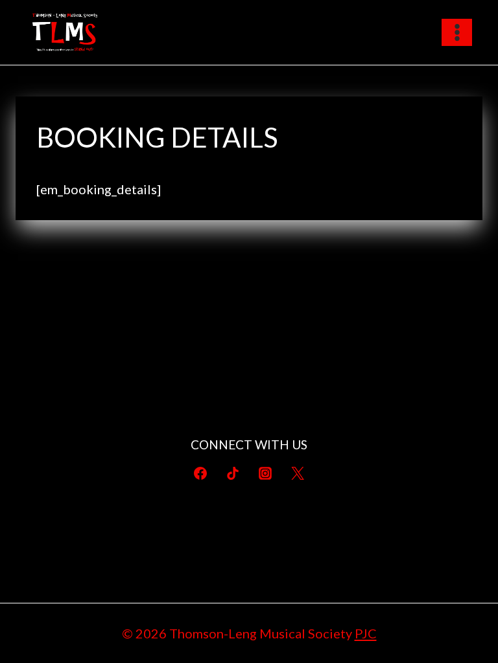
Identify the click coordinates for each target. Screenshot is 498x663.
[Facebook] (200, 473)
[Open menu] (457, 32)
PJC (366, 633)
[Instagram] (265, 473)
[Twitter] (298, 473)
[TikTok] (233, 473)
